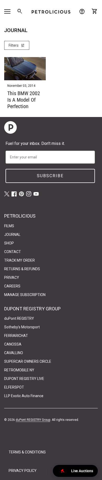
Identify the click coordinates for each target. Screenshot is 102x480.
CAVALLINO (13, 353)
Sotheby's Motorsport (22, 327)
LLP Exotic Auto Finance (23, 396)
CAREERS (12, 286)
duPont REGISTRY (19, 318)
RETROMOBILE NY (19, 370)
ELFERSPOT (14, 387)
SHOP (9, 243)
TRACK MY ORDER (19, 260)
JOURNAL (12, 234)
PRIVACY (11, 277)
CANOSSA (12, 344)
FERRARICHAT (16, 336)
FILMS (9, 226)
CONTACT (12, 252)
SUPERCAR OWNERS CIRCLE (27, 361)
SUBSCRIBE (50, 175)
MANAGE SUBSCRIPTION (25, 295)
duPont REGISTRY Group (33, 420)
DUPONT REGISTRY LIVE (24, 379)
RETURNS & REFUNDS (22, 269)
